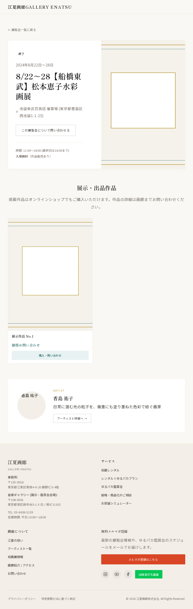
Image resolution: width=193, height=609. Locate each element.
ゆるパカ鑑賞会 (112, 486)
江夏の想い (15, 540)
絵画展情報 (15, 557)
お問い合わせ (17, 573)
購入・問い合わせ (50, 355)
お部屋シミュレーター (116, 503)
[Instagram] (105, 574)
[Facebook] (128, 574)
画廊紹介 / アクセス (21, 565)
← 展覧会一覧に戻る (22, 29)
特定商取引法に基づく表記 (58, 599)
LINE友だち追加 (149, 574)
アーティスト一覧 (20, 548)
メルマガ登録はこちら (143, 559)
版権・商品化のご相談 (116, 495)
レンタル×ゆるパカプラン (119, 478)
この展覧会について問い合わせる (46, 130)
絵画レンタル (110, 470)
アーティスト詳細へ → (72, 418)
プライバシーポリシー (22, 599)
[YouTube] (117, 574)
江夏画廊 (40, 7)
